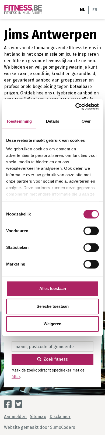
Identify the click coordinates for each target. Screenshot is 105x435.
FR (94, 9)
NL (82, 9)
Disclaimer (60, 416)
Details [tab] (52, 121)
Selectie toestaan (53, 306)
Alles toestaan (52, 288)
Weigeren (52, 323)
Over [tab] (86, 121)
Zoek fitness (56, 359)
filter (16, 376)
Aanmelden (15, 416)
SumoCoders (62, 427)
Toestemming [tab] (19, 121)
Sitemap (38, 416)
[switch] (91, 231)
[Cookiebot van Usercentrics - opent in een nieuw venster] (75, 106)
